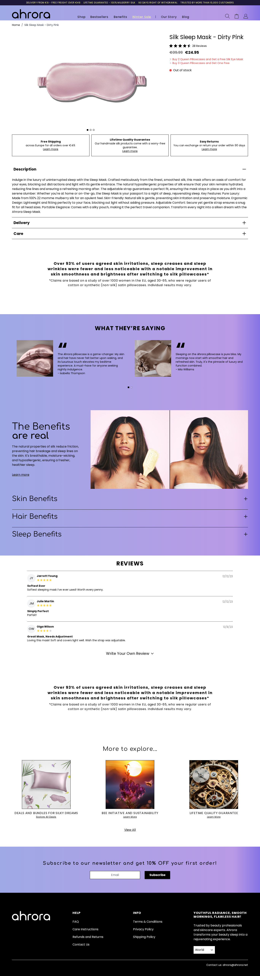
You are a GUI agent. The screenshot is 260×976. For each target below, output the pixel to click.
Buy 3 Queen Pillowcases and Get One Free (201, 63)
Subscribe (157, 875)
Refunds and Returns (88, 937)
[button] (188, 46)
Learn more (50, 149)
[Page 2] (131, 387)
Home (16, 25)
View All (130, 830)
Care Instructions (85, 929)
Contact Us (81, 944)
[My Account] (245, 16)
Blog (185, 17)
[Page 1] (128, 387)
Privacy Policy (143, 929)
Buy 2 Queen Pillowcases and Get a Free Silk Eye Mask (207, 59)
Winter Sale (141, 17)
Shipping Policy (144, 937)
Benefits (120, 17)
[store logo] (31, 13)
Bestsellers (99, 17)
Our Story (169, 17)
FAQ (76, 921)
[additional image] (87, 130)
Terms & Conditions (147, 921)
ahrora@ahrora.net (235, 965)
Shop (81, 17)
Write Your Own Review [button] (127, 653)
